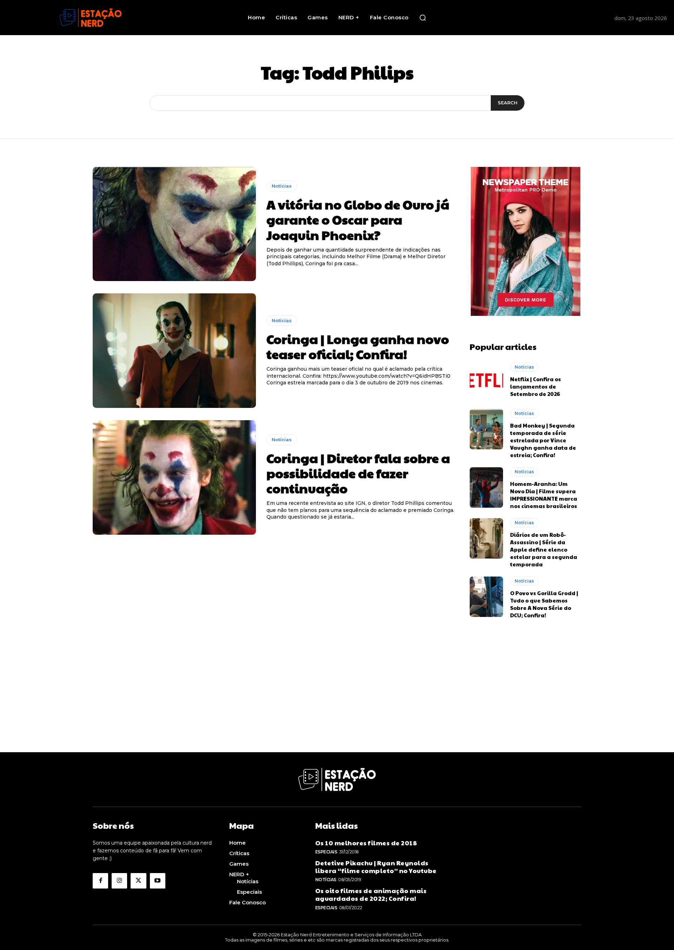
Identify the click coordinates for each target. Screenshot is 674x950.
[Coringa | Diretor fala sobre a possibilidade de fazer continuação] (174, 477)
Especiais (326, 851)
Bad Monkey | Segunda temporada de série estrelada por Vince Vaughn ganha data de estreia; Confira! (543, 440)
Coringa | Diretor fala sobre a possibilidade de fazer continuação (358, 473)
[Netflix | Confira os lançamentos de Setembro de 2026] (486, 380)
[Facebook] (100, 881)
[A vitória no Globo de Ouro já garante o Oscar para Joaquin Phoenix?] (174, 224)
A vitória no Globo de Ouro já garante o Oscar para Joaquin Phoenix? (357, 219)
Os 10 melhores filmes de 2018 (366, 842)
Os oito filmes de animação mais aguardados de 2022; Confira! (371, 894)
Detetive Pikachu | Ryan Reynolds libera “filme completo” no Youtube (376, 866)
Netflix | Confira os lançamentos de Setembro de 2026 (535, 386)
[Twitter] (138, 881)
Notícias (282, 186)
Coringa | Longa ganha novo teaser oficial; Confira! (357, 346)
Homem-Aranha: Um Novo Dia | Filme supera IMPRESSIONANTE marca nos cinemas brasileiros (543, 494)
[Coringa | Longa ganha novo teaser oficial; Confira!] (174, 350)
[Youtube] (157, 881)
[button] (423, 18)
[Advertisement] (337, 703)
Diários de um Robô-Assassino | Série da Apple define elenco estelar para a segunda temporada (543, 549)
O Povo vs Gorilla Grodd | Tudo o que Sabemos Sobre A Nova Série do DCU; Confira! (544, 604)
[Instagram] (119, 881)
